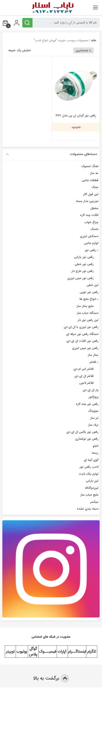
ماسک (94, 229)
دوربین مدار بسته (87, 201)
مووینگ (93, 410)
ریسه (95, 452)
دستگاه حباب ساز (87, 313)
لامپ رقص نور (88, 466)
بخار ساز (93, 354)
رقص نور (90, 250)
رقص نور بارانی (84, 257)
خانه (93, 40)
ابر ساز (94, 418)
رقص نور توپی (89, 292)
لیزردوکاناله (91, 487)
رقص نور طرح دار (82, 271)
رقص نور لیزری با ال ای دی (81, 326)
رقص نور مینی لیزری (80, 278)
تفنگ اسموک (89, 166)
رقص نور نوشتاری (86, 438)
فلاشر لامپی (86, 382)
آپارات (62, 651)
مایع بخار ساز (85, 306)
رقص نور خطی (84, 264)
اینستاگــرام (77, 651)
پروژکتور (93, 396)
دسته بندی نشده (87, 508)
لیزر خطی (92, 285)
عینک (94, 187)
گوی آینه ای (91, 459)
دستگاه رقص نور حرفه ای (82, 334)
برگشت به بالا (47, 678)
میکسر (94, 501)
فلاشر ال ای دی (84, 376)
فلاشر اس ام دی (84, 368)
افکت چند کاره (89, 215)
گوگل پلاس (33, 651)
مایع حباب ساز (89, 494)
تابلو (95, 445)
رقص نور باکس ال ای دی (82, 431)
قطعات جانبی (90, 180)
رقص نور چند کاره (87, 404)
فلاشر (92, 362)
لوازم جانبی (91, 243)
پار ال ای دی (90, 390)
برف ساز (93, 424)
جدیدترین (82, 50)
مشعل (94, 208)
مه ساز (94, 173)
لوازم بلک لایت (88, 473)
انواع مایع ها (87, 299)
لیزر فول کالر (90, 194)
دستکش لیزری (89, 236)
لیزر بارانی (92, 480)
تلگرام (91, 651)
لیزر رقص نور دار (88, 320)
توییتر (10, 651)
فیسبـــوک (47, 651)
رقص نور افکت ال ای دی (82, 340)
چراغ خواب (91, 222)
